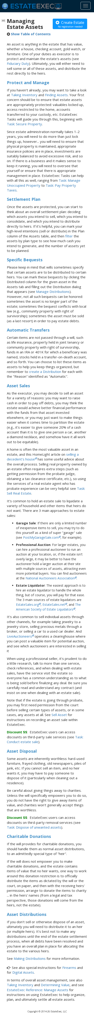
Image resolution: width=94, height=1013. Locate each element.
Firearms (69, 967)
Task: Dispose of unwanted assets (34, 827)
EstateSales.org (27, 604)
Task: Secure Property (24, 124)
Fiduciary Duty (18, 63)
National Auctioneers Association (50, 578)
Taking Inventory (24, 95)
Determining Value (55, 985)
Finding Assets (56, 95)
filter (69, 236)
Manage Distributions (53, 291)
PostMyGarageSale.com (41, 537)
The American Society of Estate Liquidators (48, 606)
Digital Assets (23, 972)
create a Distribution (45, 371)
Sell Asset (59, 714)
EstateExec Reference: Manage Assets (37, 990)
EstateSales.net (53, 604)
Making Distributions (30, 958)
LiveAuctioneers (19, 636)
